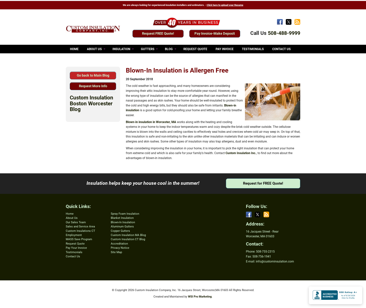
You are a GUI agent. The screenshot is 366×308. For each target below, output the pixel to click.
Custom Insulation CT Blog (128, 239)
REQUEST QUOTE (195, 49)
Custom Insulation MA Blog (128, 235)
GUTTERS (147, 49)
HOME (74, 49)
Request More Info (93, 86)
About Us (72, 218)
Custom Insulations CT (80, 231)
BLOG (169, 49)
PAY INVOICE (225, 49)
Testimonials (74, 252)
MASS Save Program (79, 239)
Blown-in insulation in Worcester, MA (151, 122)
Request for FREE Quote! (263, 183)
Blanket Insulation (122, 218)
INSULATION (121, 49)
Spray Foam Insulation (125, 213)
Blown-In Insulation (123, 222)
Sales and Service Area (80, 226)
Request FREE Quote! (158, 33)
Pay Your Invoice (76, 248)
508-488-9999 (284, 33)
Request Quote (75, 243)
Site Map (116, 252)
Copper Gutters (120, 231)
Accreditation (119, 243)
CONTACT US (281, 49)
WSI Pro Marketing (200, 296)
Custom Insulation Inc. (241, 153)
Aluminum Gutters (122, 226)
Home (70, 213)
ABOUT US (94, 49)
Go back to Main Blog (93, 75)
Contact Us (73, 256)
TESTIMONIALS (253, 49)
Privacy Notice (120, 248)
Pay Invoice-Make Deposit (214, 33)
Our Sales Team (76, 222)
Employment (74, 235)
